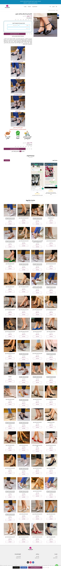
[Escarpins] (10, 369)
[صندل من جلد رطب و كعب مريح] (23, 210)
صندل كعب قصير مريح (51, 422)
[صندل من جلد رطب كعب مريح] (51, 233)
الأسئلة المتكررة (55, 557)
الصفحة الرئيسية (34, 6)
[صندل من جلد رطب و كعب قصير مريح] (37, 437)
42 (15, 19)
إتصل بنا (25, 6)
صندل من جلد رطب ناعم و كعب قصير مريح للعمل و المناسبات (37, 218)
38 (25, 19)
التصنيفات (29, 6)
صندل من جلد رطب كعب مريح (51, 240)
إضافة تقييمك (7, 160)
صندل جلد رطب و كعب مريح (10, 263)
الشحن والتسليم (37, 557)
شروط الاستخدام (18, 556)
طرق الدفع (37, 556)
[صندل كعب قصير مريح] (51, 414)
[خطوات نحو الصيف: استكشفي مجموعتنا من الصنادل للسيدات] (37, 279)
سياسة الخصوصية (18, 557)
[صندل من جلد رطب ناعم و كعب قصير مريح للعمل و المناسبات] (37, 210)
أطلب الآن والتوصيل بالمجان (14, 33)
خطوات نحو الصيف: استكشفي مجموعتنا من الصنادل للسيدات (37, 287)
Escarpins (9, 376)
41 (18, 19)
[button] (50, 7)
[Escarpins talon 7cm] (51, 210)
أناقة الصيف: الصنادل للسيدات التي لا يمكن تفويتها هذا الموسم (37, 241)
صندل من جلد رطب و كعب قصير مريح (37, 446)
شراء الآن (51, 222)
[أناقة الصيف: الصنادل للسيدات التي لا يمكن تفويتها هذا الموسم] (37, 233)
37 (28, 19)
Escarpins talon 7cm (51, 217)
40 (20, 19)
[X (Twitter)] (58, 18)
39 (23, 19)
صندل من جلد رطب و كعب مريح (23, 217)
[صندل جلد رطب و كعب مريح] (10, 256)
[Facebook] (58, 15)
